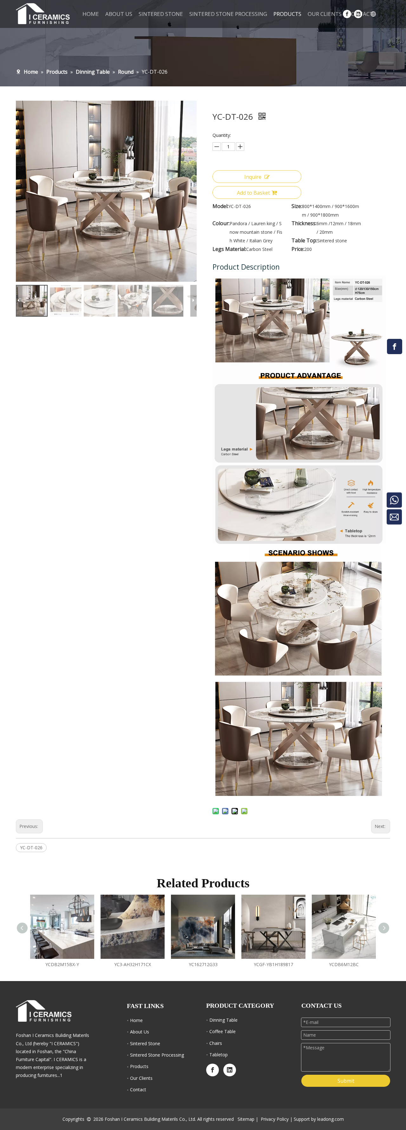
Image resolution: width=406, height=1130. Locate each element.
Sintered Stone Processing (157, 1055)
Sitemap (246, 1119)
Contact (138, 1089)
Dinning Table (223, 1020)
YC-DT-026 (31, 847)
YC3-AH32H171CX (132, 964)
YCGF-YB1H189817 (273, 964)
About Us (139, 1032)
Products (139, 1066)
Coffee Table (222, 1031)
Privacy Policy (275, 1119)
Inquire (252, 176)
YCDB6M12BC (344, 964)
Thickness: (304, 223)
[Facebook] (394, 346)
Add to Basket (253, 192)
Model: (220, 206)
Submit (345, 1080)
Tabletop (218, 1055)
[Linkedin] (229, 1070)
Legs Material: (229, 249)
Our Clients (141, 1078)
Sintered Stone (145, 1043)
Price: (297, 249)
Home (136, 1020)
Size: (296, 206)
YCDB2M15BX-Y (62, 964)
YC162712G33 (203, 964)
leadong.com (330, 1119)
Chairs (215, 1043)
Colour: (221, 223)
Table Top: (304, 240)
